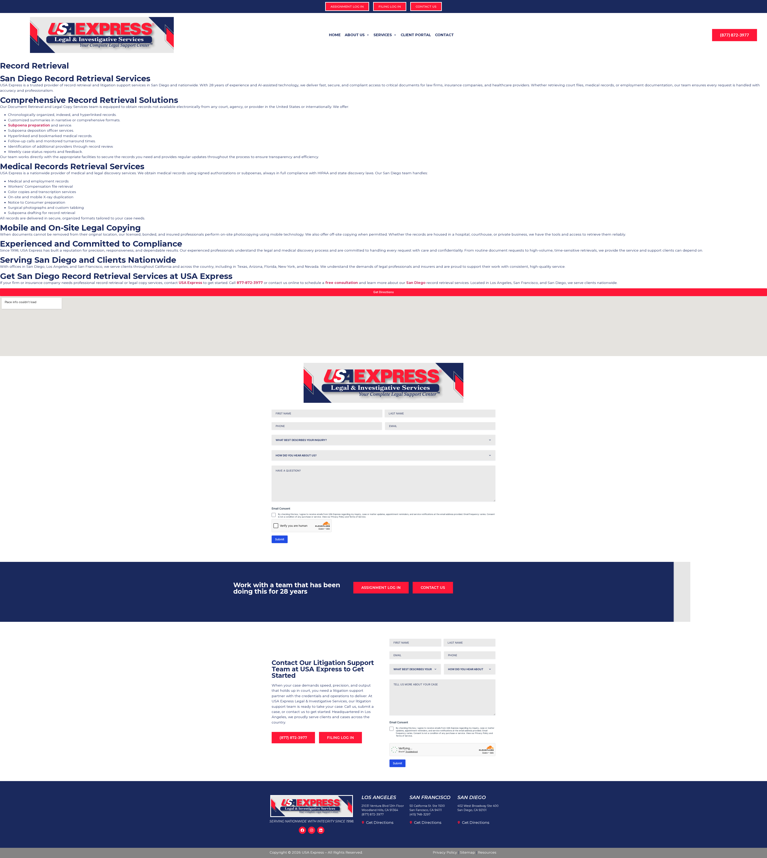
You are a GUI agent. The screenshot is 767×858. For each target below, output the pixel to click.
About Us (355, 35)
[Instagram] (311, 830)
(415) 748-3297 (419, 814)
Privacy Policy (445, 852)
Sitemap (467, 852)
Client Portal (416, 35)
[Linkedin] (320, 830)
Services (383, 35)
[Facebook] (302, 830)
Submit (279, 539)
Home (335, 35)
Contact (444, 35)
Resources (487, 852)
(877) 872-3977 (373, 814)
